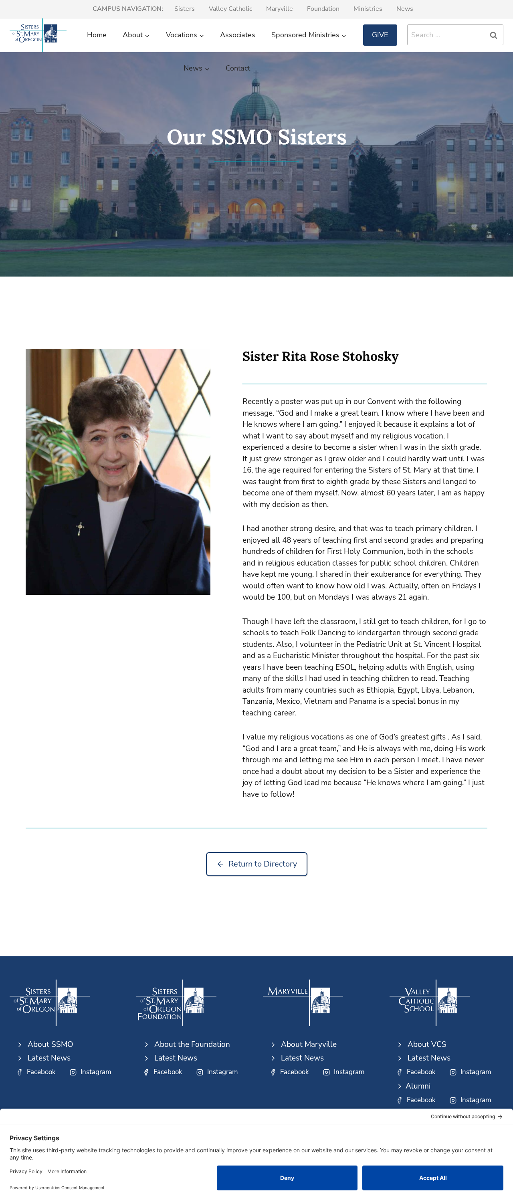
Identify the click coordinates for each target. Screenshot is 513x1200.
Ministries (367, 8)
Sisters (184, 8)
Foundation (323, 8)
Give (380, 35)
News (404, 8)
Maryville (279, 8)
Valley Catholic (230, 8)
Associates (237, 35)
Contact (238, 68)
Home (97, 35)
